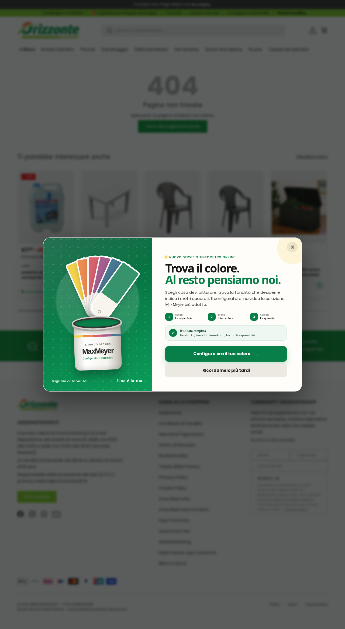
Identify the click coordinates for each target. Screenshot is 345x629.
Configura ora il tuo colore (226, 354)
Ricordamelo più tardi (226, 370)
